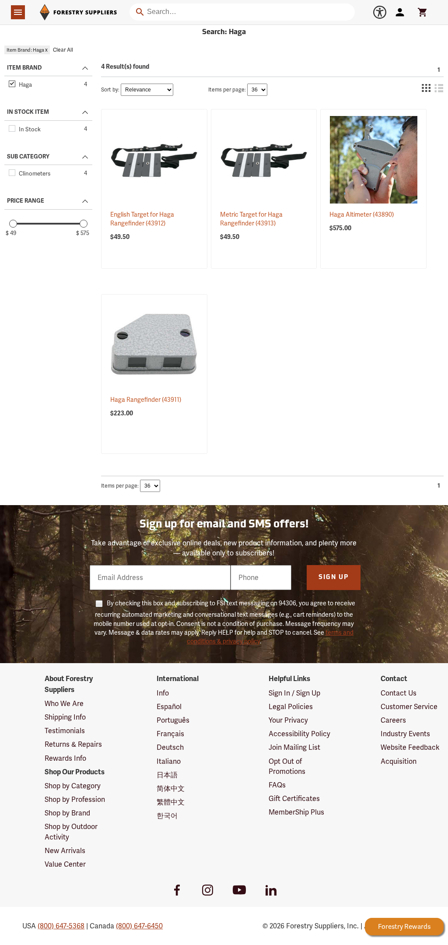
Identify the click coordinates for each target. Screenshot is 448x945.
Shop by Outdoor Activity (71, 831)
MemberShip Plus (296, 812)
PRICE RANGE (25, 200)
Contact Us (398, 693)
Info (163, 693)
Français (170, 733)
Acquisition (398, 761)
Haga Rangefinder (145, 400)
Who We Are (64, 703)
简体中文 (171, 788)
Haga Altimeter (361, 214)
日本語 (167, 775)
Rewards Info (65, 758)
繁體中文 (171, 802)
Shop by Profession (75, 799)
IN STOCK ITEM (28, 112)
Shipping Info (65, 717)
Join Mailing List (294, 747)
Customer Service (409, 706)
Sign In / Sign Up (294, 693)
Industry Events (405, 733)
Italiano (169, 761)
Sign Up (333, 577)
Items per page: (227, 89)
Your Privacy (288, 720)
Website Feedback (410, 747)
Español (169, 706)
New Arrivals (65, 850)
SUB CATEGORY (28, 156)
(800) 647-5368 (61, 926)
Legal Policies (291, 706)
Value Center (65, 864)
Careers (393, 720)
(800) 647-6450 (139, 926)
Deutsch (170, 747)
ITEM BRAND (24, 67)
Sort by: (110, 89)
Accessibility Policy (299, 733)
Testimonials (65, 730)
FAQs (277, 785)
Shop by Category (73, 785)
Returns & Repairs (73, 744)
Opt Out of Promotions (287, 766)
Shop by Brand (67, 813)
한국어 (167, 815)
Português (173, 720)
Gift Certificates (294, 798)
